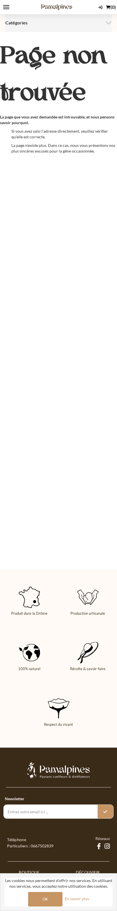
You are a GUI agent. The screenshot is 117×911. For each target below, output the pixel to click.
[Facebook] (99, 846)
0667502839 (42, 845)
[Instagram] (107, 846)
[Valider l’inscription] (105, 811)
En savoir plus (77, 898)
